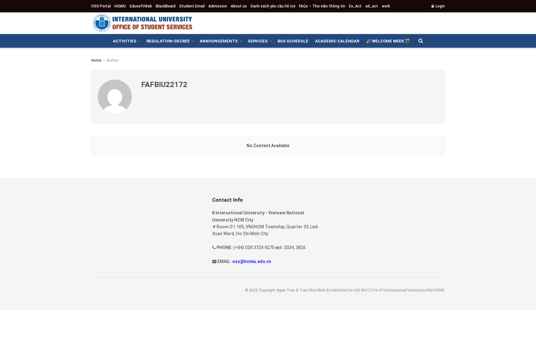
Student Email (192, 6)
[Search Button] (420, 41)
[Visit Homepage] (142, 22)
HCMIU (120, 6)
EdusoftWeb (141, 6)
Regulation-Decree (168, 41)
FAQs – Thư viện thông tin (322, 6)
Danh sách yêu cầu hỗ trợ (273, 6)
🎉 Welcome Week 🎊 (388, 41)
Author (112, 60)
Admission (217, 6)
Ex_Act (355, 6)
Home (96, 60)
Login (440, 6)
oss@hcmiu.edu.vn (251, 261)
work (386, 6)
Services (258, 41)
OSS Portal (101, 6)
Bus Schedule (293, 41)
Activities (124, 41)
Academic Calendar (337, 41)
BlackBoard (166, 6)
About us (239, 6)
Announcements (219, 41)
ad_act (371, 6)
